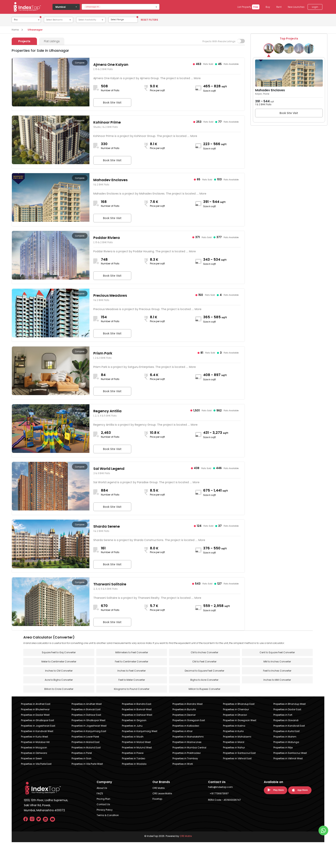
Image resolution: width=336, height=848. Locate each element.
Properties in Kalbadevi (185, 725)
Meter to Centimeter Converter (58, 661)
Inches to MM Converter (277, 679)
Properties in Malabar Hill (35, 742)
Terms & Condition (108, 815)
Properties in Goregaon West (239, 720)
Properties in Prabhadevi (186, 753)
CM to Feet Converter (204, 661)
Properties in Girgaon (134, 720)
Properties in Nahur (234, 747)
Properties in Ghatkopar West (88, 720)
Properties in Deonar (184, 714)
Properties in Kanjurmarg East (89, 731)
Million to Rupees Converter (204, 689)
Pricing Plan (103, 799)
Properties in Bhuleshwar (35, 709)
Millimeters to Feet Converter (131, 652)
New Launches (296, 7)
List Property (247, 7)
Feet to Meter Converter (131, 679)
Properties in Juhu (132, 725)
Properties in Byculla (184, 709)
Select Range (117, 19)
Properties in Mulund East (86, 747)
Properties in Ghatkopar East (37, 720)
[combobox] (120, 7)
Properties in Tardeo (133, 758)
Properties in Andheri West (87, 704)
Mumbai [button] (60, 7)
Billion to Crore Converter (58, 689)
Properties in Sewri (31, 758)
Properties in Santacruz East (239, 753)
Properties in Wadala (134, 764)
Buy (268, 7)
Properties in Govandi (285, 720)
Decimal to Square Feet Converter (204, 670)
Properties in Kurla (233, 731)
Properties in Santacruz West (290, 753)
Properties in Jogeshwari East (38, 725)
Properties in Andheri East (35, 704)
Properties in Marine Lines (186, 742)
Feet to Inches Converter (277, 670)
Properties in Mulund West (137, 747)
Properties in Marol (233, 742)
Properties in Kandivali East (289, 725)
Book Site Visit (112, 102)
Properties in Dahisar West (137, 714)
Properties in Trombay (185, 758)
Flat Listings (52, 41)
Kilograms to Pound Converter (131, 689)
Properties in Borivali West (137, 709)
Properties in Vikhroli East (237, 758)
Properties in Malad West (136, 742)
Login (315, 7)
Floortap (157, 799)
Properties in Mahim (284, 736)
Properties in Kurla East (286, 731)
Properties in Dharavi (235, 714)
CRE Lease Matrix (162, 793)
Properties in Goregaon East (188, 720)
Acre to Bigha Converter (59, 679)
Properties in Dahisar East (86, 714)
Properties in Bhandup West (289, 704)
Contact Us (103, 804)
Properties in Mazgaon (34, 747)
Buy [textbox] (16, 20)
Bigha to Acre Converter (204, 679)
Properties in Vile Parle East (36, 764)
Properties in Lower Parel (85, 736)
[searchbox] (129, 7)
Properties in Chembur (236, 709)
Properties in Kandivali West (37, 731)
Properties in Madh (133, 736)
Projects (24, 41)
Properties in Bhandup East (239, 704)
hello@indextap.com (220, 787)
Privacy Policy (105, 809)
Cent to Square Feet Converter (277, 652)
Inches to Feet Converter (131, 670)
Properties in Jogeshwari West (89, 725)
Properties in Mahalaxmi (237, 736)
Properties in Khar (182, 731)
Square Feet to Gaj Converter (59, 652)
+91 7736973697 (219, 793)
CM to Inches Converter (204, 652)
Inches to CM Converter (59, 670)
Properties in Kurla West (34, 736)
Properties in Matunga (286, 742)
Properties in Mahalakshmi (188, 736)
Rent (279, 7)
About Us (102, 788)
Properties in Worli (182, 764)
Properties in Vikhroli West (288, 758)
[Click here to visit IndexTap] (27, 7)
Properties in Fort (282, 714)
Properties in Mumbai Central (189, 747)
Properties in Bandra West (187, 704)
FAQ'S (100, 793)
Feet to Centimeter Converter (131, 661)
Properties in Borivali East (86, 709)
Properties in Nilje (283, 747)
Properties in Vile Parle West (87, 764)
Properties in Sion (81, 758)
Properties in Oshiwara (34, 753)
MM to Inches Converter (277, 661)
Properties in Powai (133, 753)
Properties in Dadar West (35, 714)
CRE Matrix (158, 788)
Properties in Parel (82, 753)
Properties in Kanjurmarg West (139, 731)
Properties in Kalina (234, 725)
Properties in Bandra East (136, 704)
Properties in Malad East (86, 742)
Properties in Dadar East (287, 709)
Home (15, 29)
